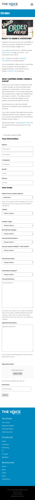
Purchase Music (7, 429)
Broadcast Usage (9, 230)
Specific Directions (9, 323)
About (4, 466)
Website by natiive (17, 496)
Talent (4, 209)
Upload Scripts (8, 364)
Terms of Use (17, 492)
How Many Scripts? (10, 271)
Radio (4, 441)
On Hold (5, 454)
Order (4, 473)
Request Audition (8, 426)
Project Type (7, 221)
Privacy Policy (17, 494)
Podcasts (5, 444)
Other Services (7, 432)
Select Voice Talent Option (12, 193)
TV (3, 451)
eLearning (5, 448)
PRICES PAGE (25, 123)
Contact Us (6, 479)
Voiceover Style (8, 259)
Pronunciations (8, 279)
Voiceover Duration (10, 238)
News (4, 470)
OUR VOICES (6, 52)
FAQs (3, 476)
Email (4, 169)
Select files (17, 373)
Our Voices (6, 422)
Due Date (6, 385)
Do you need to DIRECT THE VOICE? (16, 246)
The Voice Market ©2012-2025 (17, 490)
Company (6, 160)
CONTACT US (11, 71)
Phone (5, 178)
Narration (5, 457)
